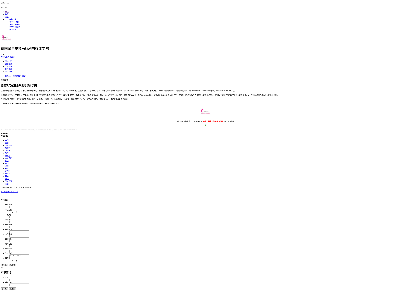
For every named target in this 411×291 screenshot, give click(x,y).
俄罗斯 (7, 156)
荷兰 (7, 168)
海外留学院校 (14, 24)
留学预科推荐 (14, 22)
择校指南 (12, 19)
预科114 (8, 76)
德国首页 (8, 64)
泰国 (7, 163)
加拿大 (7, 148)
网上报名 (12, 30)
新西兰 (7, 153)
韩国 (7, 179)
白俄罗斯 (8, 158)
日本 (7, 176)
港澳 (7, 166)
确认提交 (12, 265)
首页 (7, 12)
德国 (23, 76)
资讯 (7, 14)
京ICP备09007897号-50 (9, 192)
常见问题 (8, 71)
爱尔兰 (7, 171)
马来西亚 (8, 181)
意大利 (7, 174)
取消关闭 (4, 265)
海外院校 (16, 76)
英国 (7, 140)
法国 (7, 184)
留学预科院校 (14, 27)
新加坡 (7, 150)
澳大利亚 (8, 145)
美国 (7, 143)
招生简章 (8, 69)
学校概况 (8, 66)
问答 (7, 17)
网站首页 (8, 61)
